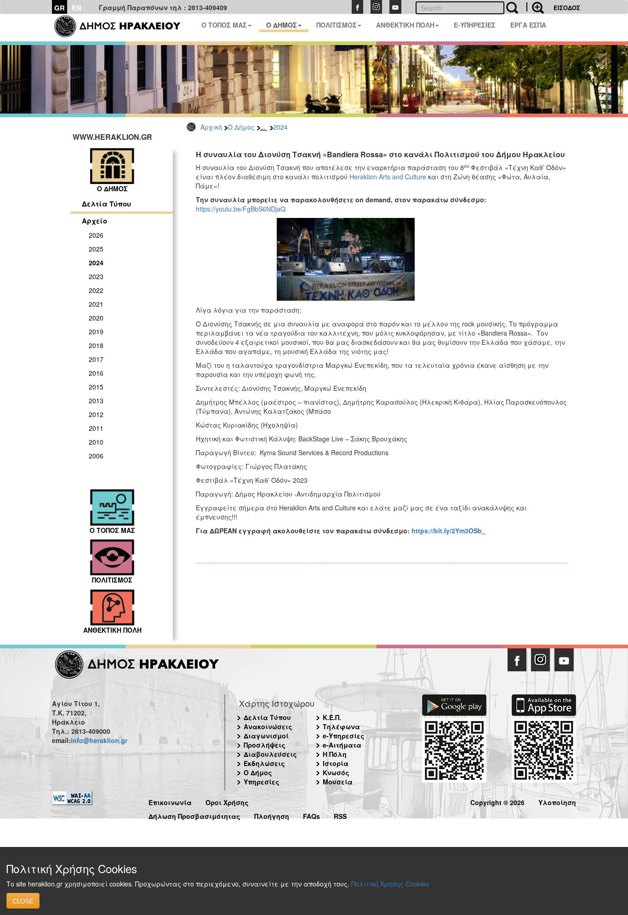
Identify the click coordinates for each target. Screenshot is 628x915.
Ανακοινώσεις (268, 726)
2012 (96, 414)
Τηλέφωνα (341, 726)
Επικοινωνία (170, 801)
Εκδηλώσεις (264, 763)
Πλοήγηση (271, 815)
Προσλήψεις (264, 744)
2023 (96, 276)
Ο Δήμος (241, 127)
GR (59, 8)
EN (76, 8)
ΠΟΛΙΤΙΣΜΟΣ (336, 24)
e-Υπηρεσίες (344, 735)
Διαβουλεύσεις (270, 754)
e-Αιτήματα (342, 744)
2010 (96, 441)
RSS (340, 815)
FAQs (311, 815)
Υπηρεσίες (262, 781)
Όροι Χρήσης (227, 801)
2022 (96, 290)
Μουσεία (338, 781)
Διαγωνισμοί (266, 735)
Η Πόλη (335, 754)
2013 (96, 400)
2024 (280, 127)
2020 (96, 317)
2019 (96, 331)
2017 (96, 359)
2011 (96, 428)
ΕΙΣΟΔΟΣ (567, 7)
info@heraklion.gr (99, 740)
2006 (96, 455)
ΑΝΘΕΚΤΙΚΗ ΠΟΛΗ (405, 24)
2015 (96, 386)
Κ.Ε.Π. (332, 717)
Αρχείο (94, 221)
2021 (96, 304)
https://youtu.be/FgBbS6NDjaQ (240, 208)
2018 (96, 345)
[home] (123, 27)
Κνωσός (336, 772)
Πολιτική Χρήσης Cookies (390, 883)
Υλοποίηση (557, 801)
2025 (96, 248)
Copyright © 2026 (497, 801)
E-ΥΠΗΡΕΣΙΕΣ (475, 24)
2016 (96, 372)
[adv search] (535, 6)
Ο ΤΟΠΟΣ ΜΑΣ (224, 24)
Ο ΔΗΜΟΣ (281, 24)
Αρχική (211, 127)
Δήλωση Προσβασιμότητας (194, 815)
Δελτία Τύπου (106, 204)
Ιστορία (335, 763)
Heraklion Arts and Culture (387, 176)
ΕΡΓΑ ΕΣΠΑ (528, 24)
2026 (96, 235)
